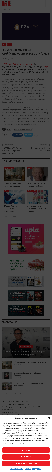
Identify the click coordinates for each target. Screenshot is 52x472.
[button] (48, 418)
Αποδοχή (26, 450)
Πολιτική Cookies (16, 469)
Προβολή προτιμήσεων (26, 463)
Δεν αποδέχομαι (26, 457)
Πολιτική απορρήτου (33, 469)
